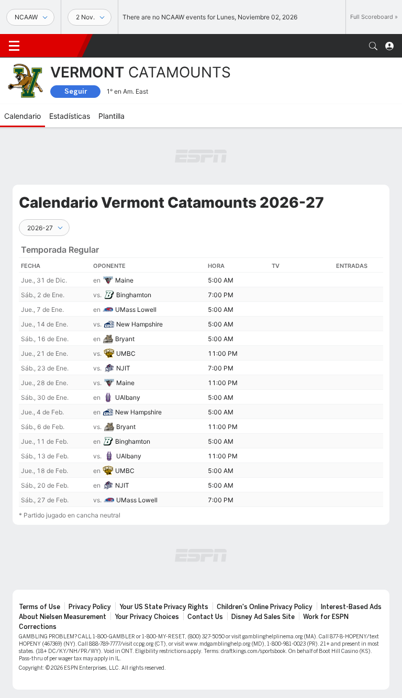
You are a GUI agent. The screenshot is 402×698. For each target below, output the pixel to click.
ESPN (55, 45)
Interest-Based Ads (351, 607)
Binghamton (133, 295)
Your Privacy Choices (147, 617)
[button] (373, 46)
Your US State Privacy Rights (163, 607)
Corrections (38, 627)
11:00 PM (223, 353)
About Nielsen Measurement (62, 617)
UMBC (126, 353)
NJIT (123, 368)
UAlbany (127, 397)
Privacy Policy (90, 607)
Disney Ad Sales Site (263, 617)
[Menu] (14, 46)
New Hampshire (139, 324)
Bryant (125, 339)
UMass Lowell (136, 309)
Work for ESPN (326, 617)
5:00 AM (220, 280)
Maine (124, 280)
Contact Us (205, 617)
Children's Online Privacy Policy (264, 607)
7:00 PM (220, 295)
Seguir (75, 91)
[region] (201, 371)
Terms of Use (39, 607)
